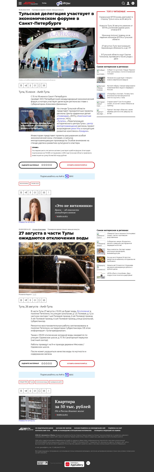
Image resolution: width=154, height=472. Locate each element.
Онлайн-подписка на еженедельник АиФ (89, 428)
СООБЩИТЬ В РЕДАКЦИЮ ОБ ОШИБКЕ (107, 430)
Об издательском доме (44, 428)
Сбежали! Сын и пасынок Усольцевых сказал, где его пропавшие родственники (121, 235)
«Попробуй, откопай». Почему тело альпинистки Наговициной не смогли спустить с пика (120, 95)
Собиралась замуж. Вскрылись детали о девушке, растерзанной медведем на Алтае (119, 243)
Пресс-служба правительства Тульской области (37, 80)
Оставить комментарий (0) (77, 165)
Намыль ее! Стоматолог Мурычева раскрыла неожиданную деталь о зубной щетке (120, 267)
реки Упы (76, 128)
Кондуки (83, 131)
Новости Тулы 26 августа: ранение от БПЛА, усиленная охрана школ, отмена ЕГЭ (116, 28)
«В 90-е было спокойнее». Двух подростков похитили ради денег (119, 274)
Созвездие (63, 116)
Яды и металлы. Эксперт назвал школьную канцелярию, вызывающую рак (119, 251)
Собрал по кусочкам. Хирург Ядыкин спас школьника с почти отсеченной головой (121, 72)
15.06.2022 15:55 (24, 10)
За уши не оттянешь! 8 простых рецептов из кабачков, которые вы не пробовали (121, 259)
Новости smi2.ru (27, 222)
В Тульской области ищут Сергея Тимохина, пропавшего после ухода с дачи (116, 57)
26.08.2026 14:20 (25, 229)
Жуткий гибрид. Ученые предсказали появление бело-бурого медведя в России (121, 88)
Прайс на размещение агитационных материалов (72, 430)
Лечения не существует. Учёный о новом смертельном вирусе (119, 79)
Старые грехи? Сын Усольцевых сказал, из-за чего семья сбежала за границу (120, 103)
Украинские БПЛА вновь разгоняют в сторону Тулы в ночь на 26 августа (116, 18)
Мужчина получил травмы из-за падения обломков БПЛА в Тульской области (116, 37)
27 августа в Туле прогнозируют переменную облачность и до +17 (116, 47)
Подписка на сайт (115, 428)
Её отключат (83, 311)
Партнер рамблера (56, 463)
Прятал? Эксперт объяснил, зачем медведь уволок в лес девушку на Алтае (120, 111)
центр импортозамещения (75, 124)
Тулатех (61, 121)
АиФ (34, 294)
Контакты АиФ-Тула (42, 430)
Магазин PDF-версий (63, 428)
